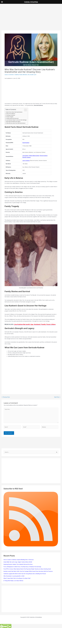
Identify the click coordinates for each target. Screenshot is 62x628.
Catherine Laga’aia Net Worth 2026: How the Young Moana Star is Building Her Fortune (25, 573)
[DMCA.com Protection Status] (5, 626)
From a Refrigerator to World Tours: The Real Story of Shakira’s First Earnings (22, 566)
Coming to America (11, 115)
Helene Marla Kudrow (34, 155)
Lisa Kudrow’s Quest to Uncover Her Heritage (16, 120)
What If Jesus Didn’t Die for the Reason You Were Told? (17, 578)
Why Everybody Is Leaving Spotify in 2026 (14, 576)
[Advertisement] (31, 19)
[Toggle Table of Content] (24, 110)
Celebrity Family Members (21, 74)
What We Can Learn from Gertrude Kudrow (16, 123)
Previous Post (6, 397)
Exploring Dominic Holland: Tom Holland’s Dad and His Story (18, 564)
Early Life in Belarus (11, 113)
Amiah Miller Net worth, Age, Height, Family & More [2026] (18, 562)
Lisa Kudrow (25, 155)
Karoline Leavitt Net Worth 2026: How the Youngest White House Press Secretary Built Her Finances (28, 571)
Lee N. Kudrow (26, 160)
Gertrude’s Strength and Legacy (13, 121)
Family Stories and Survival (12, 118)
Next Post (57, 397)
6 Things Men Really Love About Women (13, 580)
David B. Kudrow (26, 157)
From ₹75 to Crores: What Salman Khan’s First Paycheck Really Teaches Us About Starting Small (27, 569)
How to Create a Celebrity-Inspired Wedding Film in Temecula (18, 559)
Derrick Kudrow (43, 155)
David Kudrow (25, 142)
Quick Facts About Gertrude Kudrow (14, 112)
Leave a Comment (9, 74)
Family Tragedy (10, 116)
